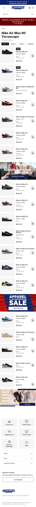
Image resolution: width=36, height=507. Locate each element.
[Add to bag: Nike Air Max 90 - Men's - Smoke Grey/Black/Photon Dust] (32, 188)
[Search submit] (32, 14)
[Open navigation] (3, 7)
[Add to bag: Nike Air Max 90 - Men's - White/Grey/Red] (32, 137)
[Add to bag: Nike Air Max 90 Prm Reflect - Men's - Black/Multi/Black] (32, 236)
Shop (5, 458)
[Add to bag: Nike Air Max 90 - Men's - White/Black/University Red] (32, 351)
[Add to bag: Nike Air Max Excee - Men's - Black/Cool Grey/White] (32, 365)
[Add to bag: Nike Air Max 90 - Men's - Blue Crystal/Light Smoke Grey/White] (32, 320)
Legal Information (9, 463)
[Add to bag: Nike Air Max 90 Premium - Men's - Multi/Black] (32, 121)
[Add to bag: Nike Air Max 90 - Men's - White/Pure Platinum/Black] (32, 74)
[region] (18, 2)
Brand (21, 44)
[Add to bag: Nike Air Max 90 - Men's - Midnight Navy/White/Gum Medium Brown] (32, 384)
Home (3, 28)
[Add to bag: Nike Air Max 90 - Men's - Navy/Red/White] (32, 269)
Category (30, 44)
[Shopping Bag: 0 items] (33, 7)
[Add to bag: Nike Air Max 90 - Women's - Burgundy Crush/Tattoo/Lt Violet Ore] (32, 204)
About (6, 453)
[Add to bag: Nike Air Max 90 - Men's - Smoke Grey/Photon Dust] (32, 285)
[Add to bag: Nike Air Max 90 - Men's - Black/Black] (32, 56)
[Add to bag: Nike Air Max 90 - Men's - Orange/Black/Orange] (32, 105)
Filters (4, 44)
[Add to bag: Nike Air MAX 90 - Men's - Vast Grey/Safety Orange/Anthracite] (32, 223)
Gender (13, 44)
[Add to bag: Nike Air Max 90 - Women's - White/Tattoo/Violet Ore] (32, 153)
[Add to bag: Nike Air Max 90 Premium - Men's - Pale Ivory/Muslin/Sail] (32, 339)
